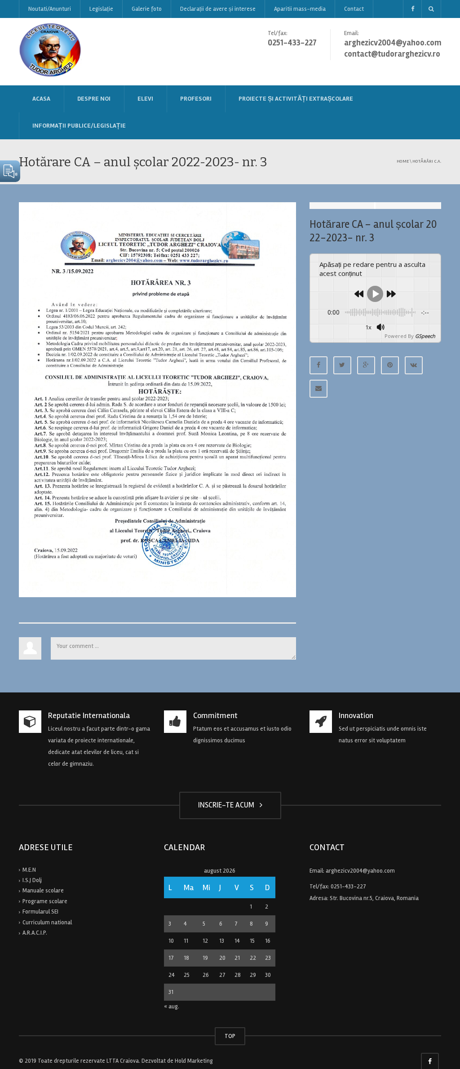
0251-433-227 (348, 886)
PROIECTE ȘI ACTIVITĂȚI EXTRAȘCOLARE (296, 98)
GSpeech (425, 335)
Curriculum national (47, 922)
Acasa (41, 98)
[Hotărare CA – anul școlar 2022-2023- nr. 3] (157, 399)
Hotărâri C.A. (426, 161)
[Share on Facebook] (318, 365)
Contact (354, 9)
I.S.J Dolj (32, 880)
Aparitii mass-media (300, 9)
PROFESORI (196, 98)
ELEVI (145, 98)
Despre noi (94, 98)
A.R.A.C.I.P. (34, 932)
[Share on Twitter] (342, 365)
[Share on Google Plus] (366, 365)
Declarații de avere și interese (218, 9)
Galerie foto (147, 9)
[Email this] (318, 389)
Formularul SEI (40, 911)
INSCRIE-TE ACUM (228, 805)
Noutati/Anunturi (49, 9)
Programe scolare (44, 901)
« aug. (171, 1006)
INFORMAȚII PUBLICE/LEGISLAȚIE (79, 125)
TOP (230, 1036)
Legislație (101, 9)
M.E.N (29, 870)
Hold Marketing (194, 1061)
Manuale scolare (43, 890)
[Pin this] (390, 365)
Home (403, 161)
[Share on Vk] (414, 365)
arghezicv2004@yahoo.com (360, 870)
